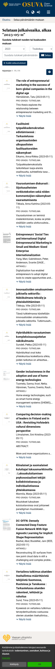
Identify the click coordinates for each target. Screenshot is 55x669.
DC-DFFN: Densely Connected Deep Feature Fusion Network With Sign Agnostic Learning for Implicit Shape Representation (34, 529)
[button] (27, 12)
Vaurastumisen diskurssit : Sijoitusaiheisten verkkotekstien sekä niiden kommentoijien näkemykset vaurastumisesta (33, 192)
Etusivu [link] (6, 19)
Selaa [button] (47, 55)
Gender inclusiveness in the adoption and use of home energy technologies (33, 375)
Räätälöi (6, 658)
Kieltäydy (14, 664)
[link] (27, 4)
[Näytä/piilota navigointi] (48, 12)
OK (39, 664)
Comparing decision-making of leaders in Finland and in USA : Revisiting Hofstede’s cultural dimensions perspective (33, 422)
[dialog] (27, 656)
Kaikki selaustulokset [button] (16, 63)
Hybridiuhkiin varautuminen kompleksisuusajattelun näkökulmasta (33, 336)
